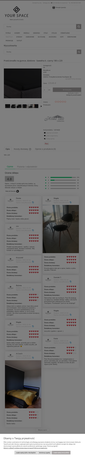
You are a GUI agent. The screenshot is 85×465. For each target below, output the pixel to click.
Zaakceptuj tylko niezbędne (26, 453)
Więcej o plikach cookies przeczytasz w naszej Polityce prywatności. (25, 448)
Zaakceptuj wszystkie (61, 453)
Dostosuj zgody (44, 453)
